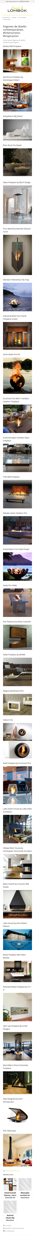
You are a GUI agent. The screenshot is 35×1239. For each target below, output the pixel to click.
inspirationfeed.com (13, 1171)
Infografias (6, 17)
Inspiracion (21, 1228)
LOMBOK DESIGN (24, 1)
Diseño (14, 17)
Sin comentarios (9, 1231)
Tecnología (7, 19)
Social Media (22, 17)
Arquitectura (8, 1228)
